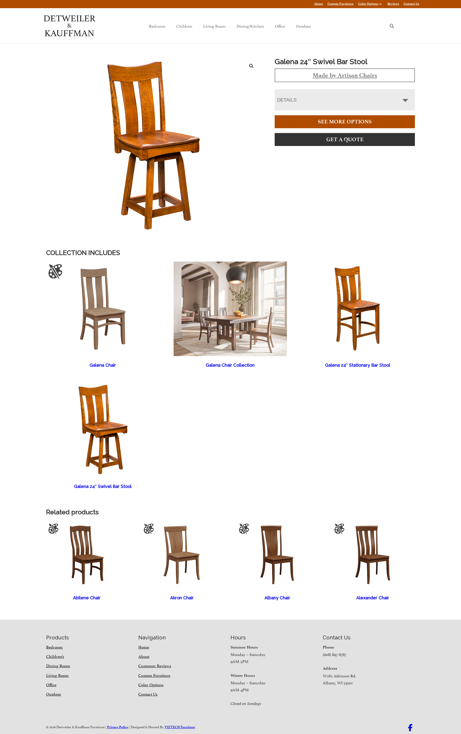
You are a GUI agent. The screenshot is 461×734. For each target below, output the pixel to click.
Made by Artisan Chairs (345, 75)
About (318, 4)
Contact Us (411, 4)
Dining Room (58, 665)
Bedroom (157, 26)
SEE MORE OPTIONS (345, 121)
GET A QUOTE (345, 139)
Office (280, 26)
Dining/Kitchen (250, 26)
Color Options (368, 4)
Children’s (55, 656)
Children (184, 26)
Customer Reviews (154, 665)
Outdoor (303, 26)
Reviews (393, 4)
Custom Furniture (341, 4)
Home (143, 646)
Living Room (214, 26)
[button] (251, 66)
